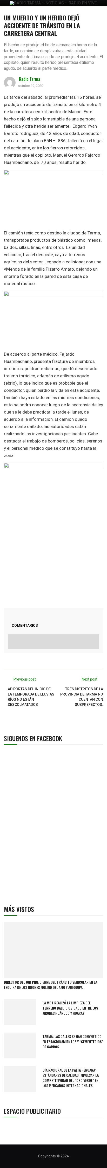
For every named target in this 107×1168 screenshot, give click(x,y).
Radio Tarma (29, 79)
